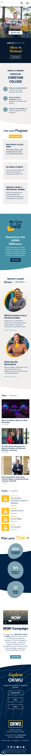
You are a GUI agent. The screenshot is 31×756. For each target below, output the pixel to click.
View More (20, 281)
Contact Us (25, 740)
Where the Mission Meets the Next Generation (14, 421)
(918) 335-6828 (19, 737)
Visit (15, 700)
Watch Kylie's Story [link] (10, 376)
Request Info (15, 33)
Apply (15, 707)
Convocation (16, 526)
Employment (16, 740)
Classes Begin (16, 518)
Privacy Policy (16, 750)
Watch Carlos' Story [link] (10, 330)
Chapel (13, 524)
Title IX (12, 752)
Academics (14, 508)
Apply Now (15, 260)
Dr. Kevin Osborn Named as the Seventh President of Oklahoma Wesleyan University (13, 448)
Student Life (14, 496)
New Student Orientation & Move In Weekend (19, 500)
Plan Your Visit (6, 740)
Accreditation (18, 752)
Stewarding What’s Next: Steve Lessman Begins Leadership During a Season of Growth (15, 479)
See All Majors (15, 136)
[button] (15, 300)
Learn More (15, 57)
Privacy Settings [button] (8, 750)
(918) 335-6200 (21, 735)
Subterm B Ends (17, 510)
